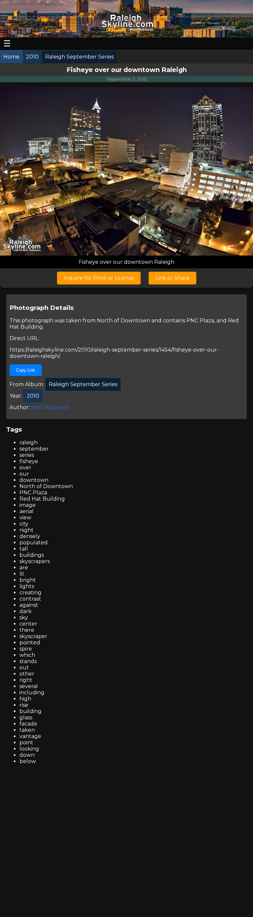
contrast (30, 599)
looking (29, 749)
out (24, 667)
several (28, 686)
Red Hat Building (42, 499)
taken (27, 730)
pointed (29, 642)
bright (27, 580)
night (26, 530)
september (34, 449)
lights (26, 586)
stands (28, 661)
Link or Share (172, 278)
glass (25, 717)
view (25, 517)
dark (25, 611)
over (25, 467)
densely (29, 536)
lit (21, 574)
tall (23, 549)
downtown (33, 480)
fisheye (28, 461)
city (23, 524)
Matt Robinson (50, 407)
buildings (31, 555)
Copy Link (25, 370)
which (27, 655)
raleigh (28, 442)
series (26, 455)
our (24, 474)
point (26, 742)
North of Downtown (123, 320)
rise (23, 705)
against (28, 605)
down (27, 755)
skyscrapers (34, 561)
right (25, 680)
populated (33, 542)
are (23, 567)
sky (23, 617)
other (26, 674)
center (28, 624)
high (25, 699)
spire (25, 649)
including (31, 692)
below (27, 761)
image (27, 505)
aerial (26, 511)
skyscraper (33, 636)
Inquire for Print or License (99, 278)
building (30, 711)
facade (28, 724)
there (26, 630)
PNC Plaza (200, 320)
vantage (30, 736)
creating (30, 592)
